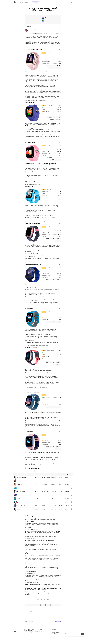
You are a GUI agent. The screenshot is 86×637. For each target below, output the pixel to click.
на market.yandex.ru (50, 52)
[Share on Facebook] (45, 605)
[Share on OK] (50, 605)
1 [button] (71, 488)
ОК (82, 634)
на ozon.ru (49, 189)
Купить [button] (44, 52)
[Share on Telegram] (35, 605)
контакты (54, 629)
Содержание (28, 26)
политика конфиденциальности (57, 630)
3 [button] (71, 481)
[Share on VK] (30, 605)
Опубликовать (58, 621)
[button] (26, 618)
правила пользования (56, 632)
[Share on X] (55, 605)
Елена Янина (31, 29)
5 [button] (71, 477)
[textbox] (43, 616)
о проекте (54, 633)
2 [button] (71, 484)
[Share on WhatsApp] (40, 605)
